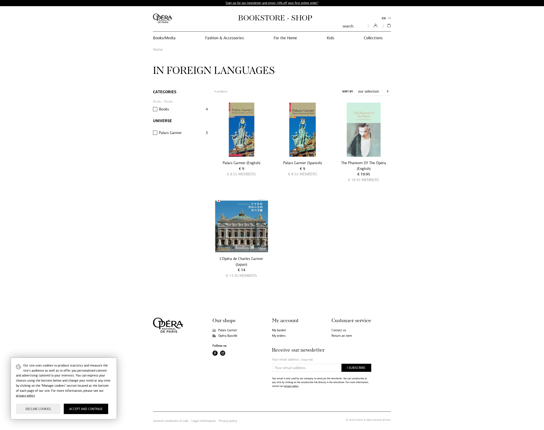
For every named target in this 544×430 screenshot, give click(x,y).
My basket (279, 330)
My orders (279, 336)
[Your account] (375, 26)
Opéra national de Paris (378, 419)
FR (389, 18)
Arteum (359, 419)
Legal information (203, 421)
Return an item (342, 336)
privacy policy (291, 386)
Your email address (292, 359)
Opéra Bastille (227, 336)
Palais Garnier (227, 330)
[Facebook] (215, 353)
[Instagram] (222, 353)
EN (384, 18)
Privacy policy (228, 421)
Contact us (339, 330)
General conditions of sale (170, 421)
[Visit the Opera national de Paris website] (162, 18)
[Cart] (389, 26)
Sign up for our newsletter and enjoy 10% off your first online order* (272, 3)
